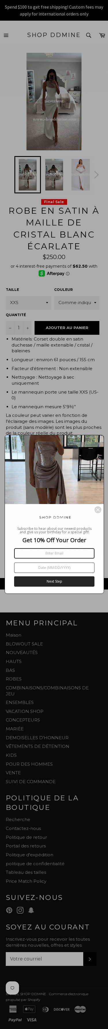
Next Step (54, 581)
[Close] (97, 509)
